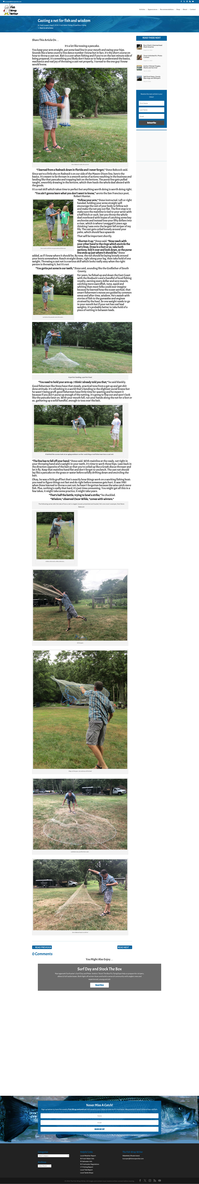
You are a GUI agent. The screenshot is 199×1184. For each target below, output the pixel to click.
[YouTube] (193, 2)
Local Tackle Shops (86, 1173)
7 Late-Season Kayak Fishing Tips (99, 970)
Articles (142, 9)
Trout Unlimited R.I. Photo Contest (152, 56)
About (185, 9)
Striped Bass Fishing (79, 25)
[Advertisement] (151, 196)
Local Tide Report (86, 1170)
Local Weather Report (88, 1156)
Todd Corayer (44, 25)
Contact (193, 9)
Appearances (152, 9)
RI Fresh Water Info (87, 1158)
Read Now (99, 983)
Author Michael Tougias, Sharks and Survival (152, 67)
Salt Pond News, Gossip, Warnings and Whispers (152, 77)
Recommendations (167, 9)
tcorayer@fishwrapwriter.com (133, 1158)
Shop (178, 9)
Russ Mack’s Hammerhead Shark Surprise (152, 46)
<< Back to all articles (45, 28)
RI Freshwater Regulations (89, 1164)
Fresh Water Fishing (65, 25)
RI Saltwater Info (86, 1161)
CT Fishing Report (86, 1167)
